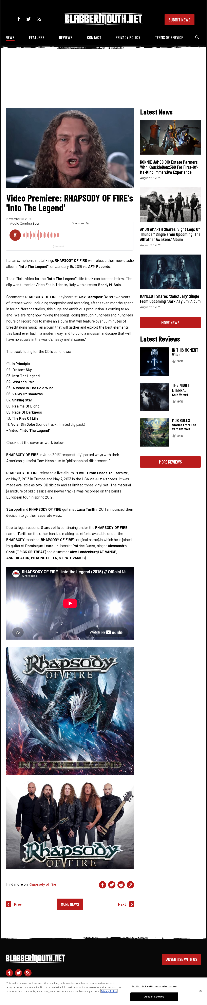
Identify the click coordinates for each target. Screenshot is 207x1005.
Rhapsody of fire (42, 884)
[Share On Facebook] (102, 884)
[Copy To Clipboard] (130, 884)
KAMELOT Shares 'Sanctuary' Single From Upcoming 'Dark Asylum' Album (170, 298)
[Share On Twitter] (111, 884)
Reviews (66, 37)
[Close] (200, 990)
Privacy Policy (128, 37)
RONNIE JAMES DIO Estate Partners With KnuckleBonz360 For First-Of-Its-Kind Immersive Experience (169, 167)
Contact (94, 37)
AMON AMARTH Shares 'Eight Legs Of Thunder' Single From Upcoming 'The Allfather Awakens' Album (170, 234)
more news (170, 322)
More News (70, 904)
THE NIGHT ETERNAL (180, 387)
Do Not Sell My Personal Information (154, 986)
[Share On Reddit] (121, 884)
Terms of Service (169, 37)
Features (36, 37)
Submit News (179, 19)
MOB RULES (181, 420)
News (10, 37)
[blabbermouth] (103, 23)
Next (122, 904)
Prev (18, 904)
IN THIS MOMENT (185, 350)
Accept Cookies (154, 996)
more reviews (170, 461)
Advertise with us (181, 959)
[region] (103, 991)
